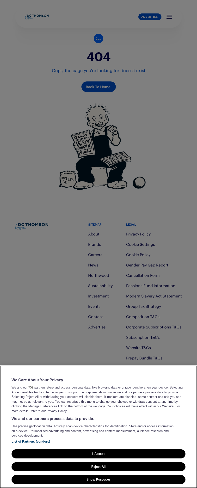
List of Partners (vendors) (31, 441)
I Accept (98, 454)
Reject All (98, 467)
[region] (98, 426)
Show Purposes (98, 479)
